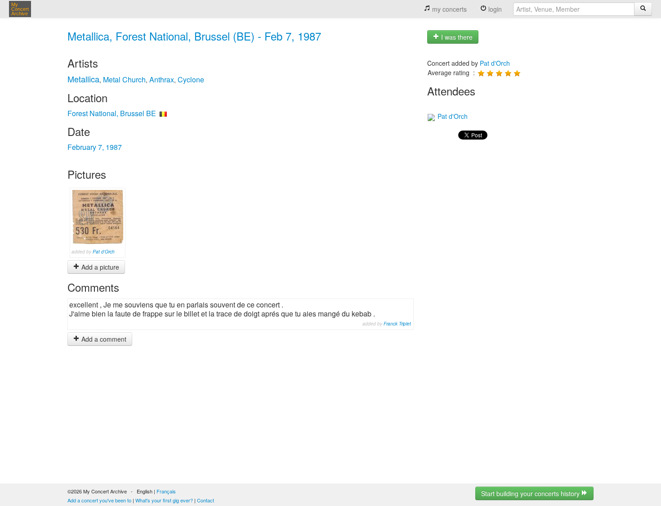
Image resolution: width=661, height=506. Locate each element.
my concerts (448, 9)
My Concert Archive (20, 9)
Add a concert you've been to (99, 500)
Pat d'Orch (104, 251)
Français (166, 491)
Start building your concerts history (531, 493)
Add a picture (99, 266)
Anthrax (161, 79)
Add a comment (103, 338)
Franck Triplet (397, 324)
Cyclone (191, 79)
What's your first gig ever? (164, 500)
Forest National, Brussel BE (111, 113)
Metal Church (124, 79)
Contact (205, 500)
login (494, 9)
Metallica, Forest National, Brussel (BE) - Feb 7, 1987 (194, 36)
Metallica (83, 79)
